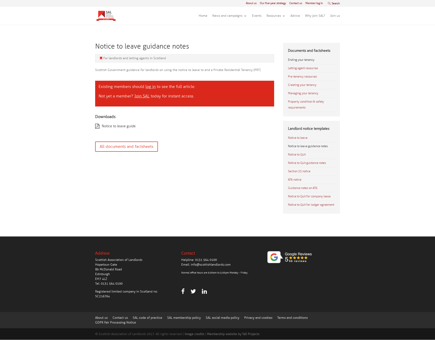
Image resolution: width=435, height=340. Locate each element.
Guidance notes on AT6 (302, 188)
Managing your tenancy (303, 93)
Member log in (314, 3)
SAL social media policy (222, 318)
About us (251, 3)
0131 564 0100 (112, 284)
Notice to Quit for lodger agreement (311, 205)
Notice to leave (297, 138)
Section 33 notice (299, 171)
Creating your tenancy (302, 85)
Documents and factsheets (309, 50)
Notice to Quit (297, 154)
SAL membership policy (184, 318)
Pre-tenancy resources (302, 76)
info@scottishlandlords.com (211, 265)
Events (256, 16)
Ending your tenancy (301, 60)
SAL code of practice (147, 318)
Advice (295, 16)
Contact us (295, 3)
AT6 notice (294, 180)
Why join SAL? (315, 16)
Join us (335, 16)
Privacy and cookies (258, 318)
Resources (273, 16)
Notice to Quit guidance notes (307, 163)
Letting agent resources (303, 68)
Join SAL (142, 96)
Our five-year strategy (273, 3)
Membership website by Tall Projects (233, 334)
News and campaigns (227, 16)
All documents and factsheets (126, 146)
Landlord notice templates (308, 128)
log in (150, 86)
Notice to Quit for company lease (309, 196)
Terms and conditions (292, 318)
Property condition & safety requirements (306, 104)
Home (203, 16)
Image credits (194, 334)
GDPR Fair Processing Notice (115, 322)
